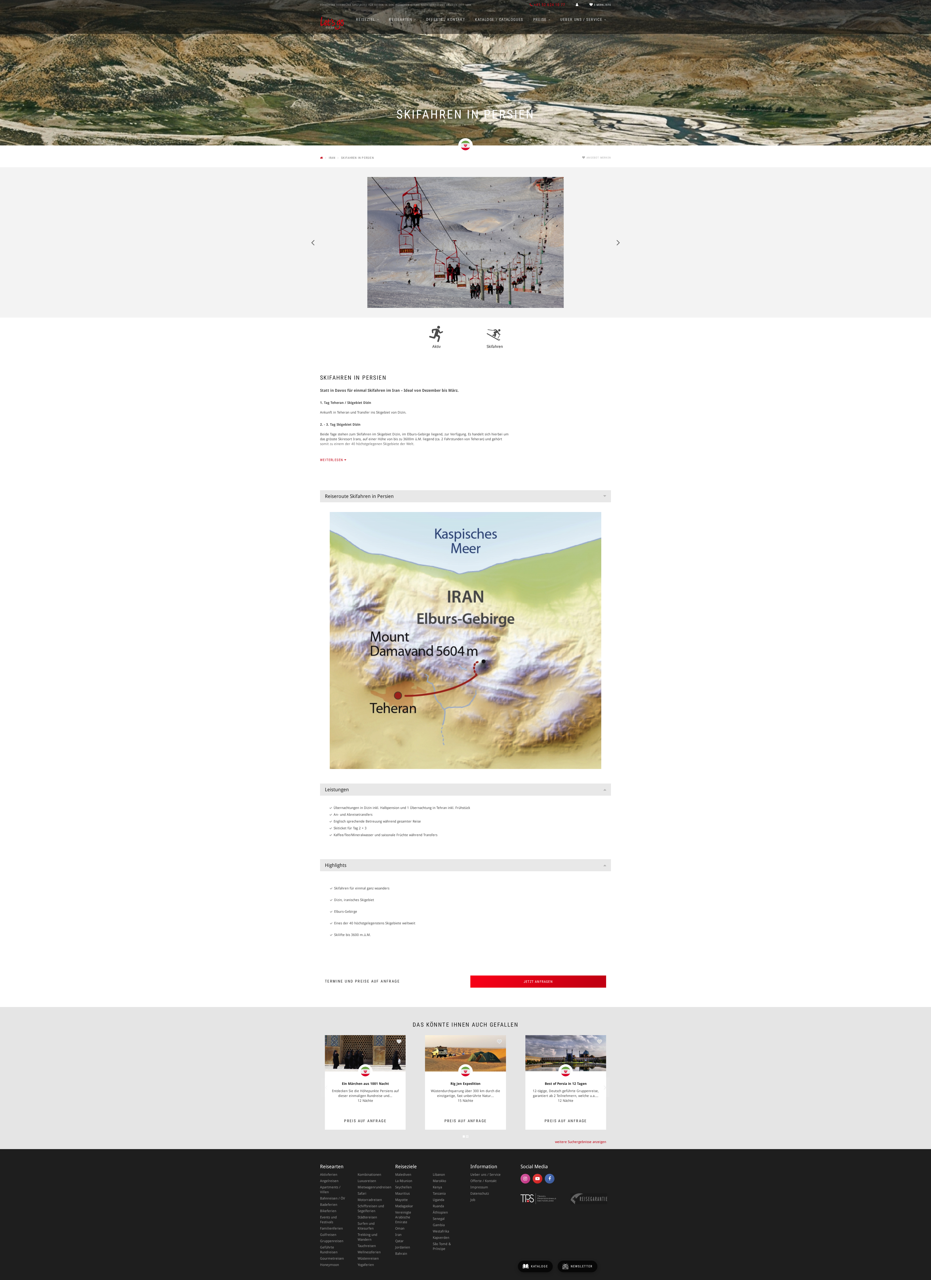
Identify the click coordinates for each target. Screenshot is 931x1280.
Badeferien (328, 1205)
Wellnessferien (369, 1252)
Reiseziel (366, 19)
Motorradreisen (370, 1200)
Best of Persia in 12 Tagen (566, 1084)
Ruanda (438, 1206)
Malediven (403, 1174)
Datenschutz (479, 1193)
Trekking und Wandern (367, 1237)
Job (472, 1200)
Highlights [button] (335, 865)
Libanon (439, 1174)
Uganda (438, 1200)
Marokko (439, 1181)
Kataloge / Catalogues (499, 19)
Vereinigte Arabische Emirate (403, 1217)
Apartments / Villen (330, 1189)
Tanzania (439, 1193)
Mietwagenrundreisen (371, 1187)
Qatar (399, 1241)
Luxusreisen (367, 1181)
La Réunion (403, 1181)
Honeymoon (329, 1265)
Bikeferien (328, 1211)
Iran (398, 1235)
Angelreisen (329, 1181)
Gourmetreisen (332, 1258)
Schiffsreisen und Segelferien (371, 1208)
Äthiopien (440, 1212)
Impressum (479, 1187)
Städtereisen (367, 1217)
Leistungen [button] (337, 789)
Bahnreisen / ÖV (332, 1198)
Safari (362, 1193)
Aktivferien (328, 1174)
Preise (540, 19)
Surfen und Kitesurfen (366, 1226)
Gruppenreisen (331, 1241)
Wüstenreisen (368, 1258)
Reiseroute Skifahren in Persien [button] (359, 496)
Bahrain (401, 1254)
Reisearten (401, 19)
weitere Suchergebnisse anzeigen (580, 1142)
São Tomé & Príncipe (442, 1246)
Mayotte (401, 1200)
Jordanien (402, 1247)
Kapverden (441, 1238)
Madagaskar (404, 1206)
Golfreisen (328, 1235)
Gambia (439, 1225)
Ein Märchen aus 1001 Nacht (365, 1084)
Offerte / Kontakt (445, 19)
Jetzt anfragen (538, 982)
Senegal (439, 1219)
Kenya (437, 1187)
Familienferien (331, 1228)
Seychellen (403, 1187)
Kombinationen (369, 1174)
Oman (399, 1228)
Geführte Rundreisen (328, 1249)
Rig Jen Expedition (465, 1084)
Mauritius (402, 1193)
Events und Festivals (328, 1219)
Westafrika (441, 1231)
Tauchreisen (367, 1246)
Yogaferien (366, 1265)
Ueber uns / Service (582, 19)
